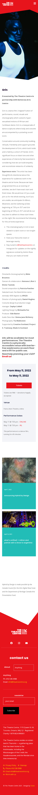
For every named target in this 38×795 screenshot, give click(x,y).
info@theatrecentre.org (17, 682)
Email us (6, 356)
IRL (21, 425)
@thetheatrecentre (24, 245)
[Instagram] (19, 643)
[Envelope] (26, 643)
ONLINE (23, 422)
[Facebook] (11, 643)
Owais (33, 786)
